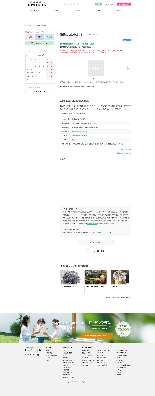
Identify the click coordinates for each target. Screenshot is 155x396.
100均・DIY (101, 353)
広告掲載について (121, 362)
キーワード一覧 (120, 358)
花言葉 (56, 11)
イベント (29, 26)
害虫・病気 (67, 375)
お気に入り (92, 34)
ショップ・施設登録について (123, 365)
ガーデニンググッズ (86, 355)
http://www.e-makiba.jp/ (80, 131)
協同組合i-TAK (127, 153)
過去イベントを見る (126, 149)
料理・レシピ (67, 367)
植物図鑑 (77, 11)
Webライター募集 (121, 367)
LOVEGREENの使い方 (122, 353)
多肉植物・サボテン (69, 372)
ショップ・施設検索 (52, 355)
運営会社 (119, 375)
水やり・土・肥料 (102, 365)
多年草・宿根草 (68, 360)
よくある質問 (119, 360)
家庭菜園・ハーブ (69, 365)
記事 (48, 350)
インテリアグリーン (103, 355)
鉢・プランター (102, 362)
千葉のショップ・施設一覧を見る (118, 297)
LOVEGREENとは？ (121, 350)
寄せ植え (66, 358)
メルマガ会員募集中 (121, 355)
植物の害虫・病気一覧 (87, 360)
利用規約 (119, 372)
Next (128, 68)
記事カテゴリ (34, 11)
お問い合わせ (120, 370)
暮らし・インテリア (86, 353)
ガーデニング (67, 355)
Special (120, 11)
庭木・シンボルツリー (70, 362)
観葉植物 (66, 370)
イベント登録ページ (97, 233)
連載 (99, 11)
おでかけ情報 (85, 350)
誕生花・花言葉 (68, 353)
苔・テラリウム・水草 (103, 350)
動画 (48, 360)
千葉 (34, 26)
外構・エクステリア (69, 377)
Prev (63, 68)
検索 (99, 4)
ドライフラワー (85, 358)
